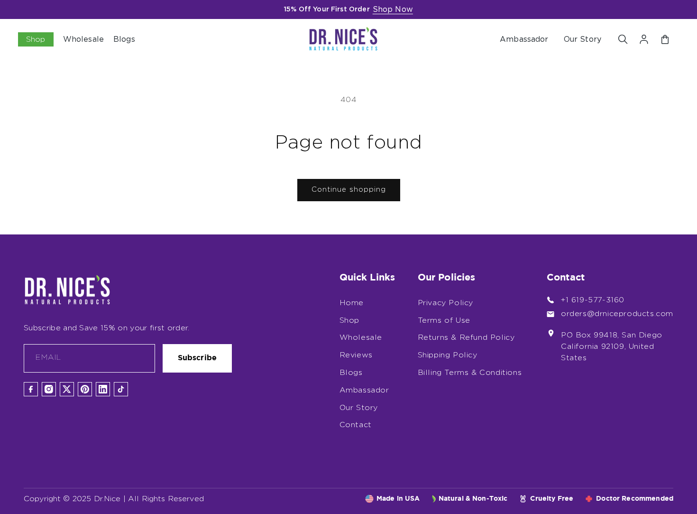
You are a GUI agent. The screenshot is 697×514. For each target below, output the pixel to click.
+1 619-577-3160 (592, 300)
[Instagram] (49, 389)
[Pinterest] (85, 389)
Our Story (582, 39)
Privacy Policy (445, 303)
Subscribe (197, 358)
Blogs (351, 372)
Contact (355, 425)
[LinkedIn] (103, 389)
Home (351, 303)
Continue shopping (349, 189)
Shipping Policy (447, 355)
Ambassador (524, 39)
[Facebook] (31, 389)
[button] (623, 39)
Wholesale (360, 337)
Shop (349, 320)
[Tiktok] (121, 389)
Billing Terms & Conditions (470, 372)
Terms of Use (444, 320)
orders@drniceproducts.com (617, 314)
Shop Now (393, 9)
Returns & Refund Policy (466, 337)
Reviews (356, 355)
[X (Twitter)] (67, 389)
